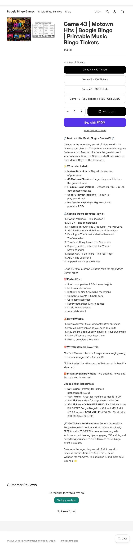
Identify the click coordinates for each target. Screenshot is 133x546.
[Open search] (107, 11)
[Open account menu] (114, 11)
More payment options (95, 130)
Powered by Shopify (46, 540)
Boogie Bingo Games (25, 540)
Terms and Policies (68, 540)
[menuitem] (68, 11)
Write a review (66, 500)
